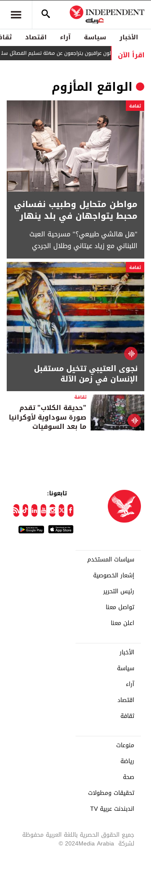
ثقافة (135, 106)
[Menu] (16, 14)
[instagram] (52, 510)
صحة (128, 777)
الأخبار (129, 37)
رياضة (127, 761)
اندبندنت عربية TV (112, 809)
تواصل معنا (120, 607)
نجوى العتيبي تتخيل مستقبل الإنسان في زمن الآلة (86, 374)
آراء (65, 37)
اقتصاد (36, 37)
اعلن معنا (122, 623)
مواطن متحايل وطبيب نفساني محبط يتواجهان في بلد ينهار (76, 210)
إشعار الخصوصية (113, 575)
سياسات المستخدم (110, 559)
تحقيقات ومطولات (111, 793)
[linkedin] (34, 510)
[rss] (16, 510)
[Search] (45, 14)
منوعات (125, 745)
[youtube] (44, 510)
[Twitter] (62, 510)
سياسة (95, 37)
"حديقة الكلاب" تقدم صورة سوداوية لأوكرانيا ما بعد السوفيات (47, 417)
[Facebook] (70, 510)
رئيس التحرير (118, 591)
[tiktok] (26, 510)
